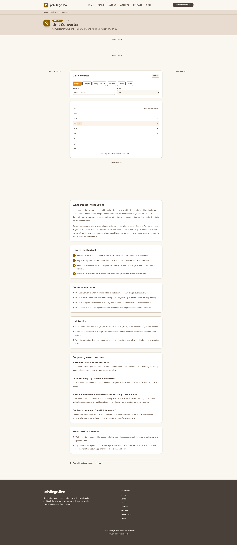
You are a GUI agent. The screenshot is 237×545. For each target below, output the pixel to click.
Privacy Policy (127, 514)
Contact (137, 5)
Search (101, 5)
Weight (87, 83)
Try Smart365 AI (183, 5)
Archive (124, 5)
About (112, 5)
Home (91, 5)
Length (77, 83)
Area (130, 83)
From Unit (121, 88)
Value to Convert (79, 88)
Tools (149, 5)
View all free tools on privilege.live (87, 463)
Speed (121, 83)
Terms (123, 518)
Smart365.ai (123, 534)
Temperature (99, 83)
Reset (155, 75)
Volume (112, 83)
